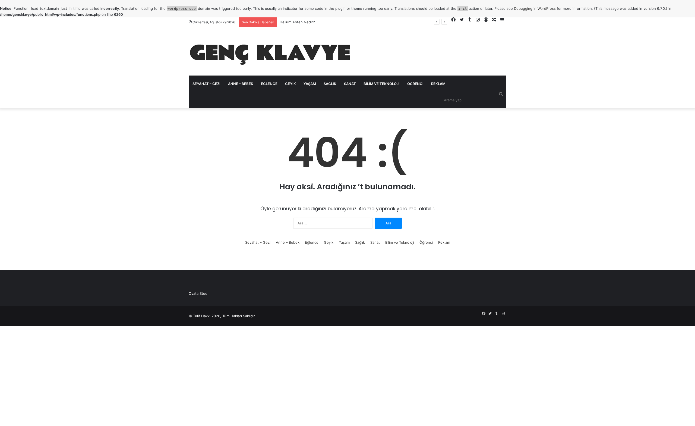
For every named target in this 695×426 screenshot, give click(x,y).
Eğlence (269, 84)
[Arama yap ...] (500, 94)
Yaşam (310, 84)
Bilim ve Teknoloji (382, 84)
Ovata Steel (198, 293)
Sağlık (330, 84)
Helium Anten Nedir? (297, 22)
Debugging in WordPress (535, 8)
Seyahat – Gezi (206, 84)
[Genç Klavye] (270, 51)
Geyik (290, 84)
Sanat (350, 84)
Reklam (438, 84)
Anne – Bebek (240, 84)
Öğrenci (415, 84)
